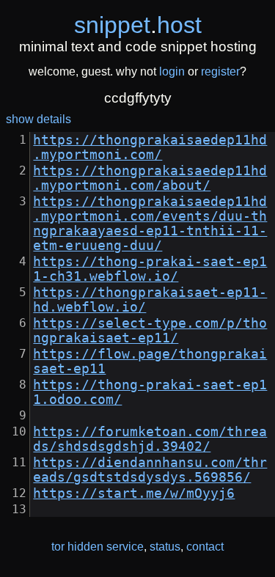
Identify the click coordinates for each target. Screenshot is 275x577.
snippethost (138, 25)
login (172, 71)
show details (38, 119)
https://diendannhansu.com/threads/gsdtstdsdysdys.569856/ (150, 470)
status (165, 546)
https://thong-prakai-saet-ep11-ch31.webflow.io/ (150, 269)
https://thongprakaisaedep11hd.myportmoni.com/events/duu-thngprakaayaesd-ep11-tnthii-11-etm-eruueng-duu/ (150, 223)
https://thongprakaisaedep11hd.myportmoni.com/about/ (150, 178)
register (220, 71)
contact (205, 546)
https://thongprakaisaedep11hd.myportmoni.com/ (150, 147)
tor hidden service (97, 546)
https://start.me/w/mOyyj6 (134, 493)
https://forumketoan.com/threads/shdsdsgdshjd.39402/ (150, 439)
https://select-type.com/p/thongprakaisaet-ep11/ (150, 330)
